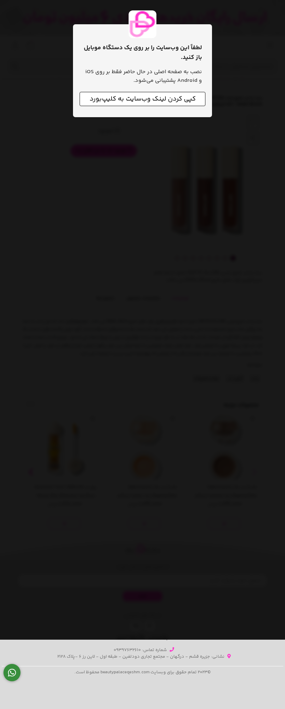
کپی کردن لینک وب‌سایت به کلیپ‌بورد (143, 99)
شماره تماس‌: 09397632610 (140, 650)
